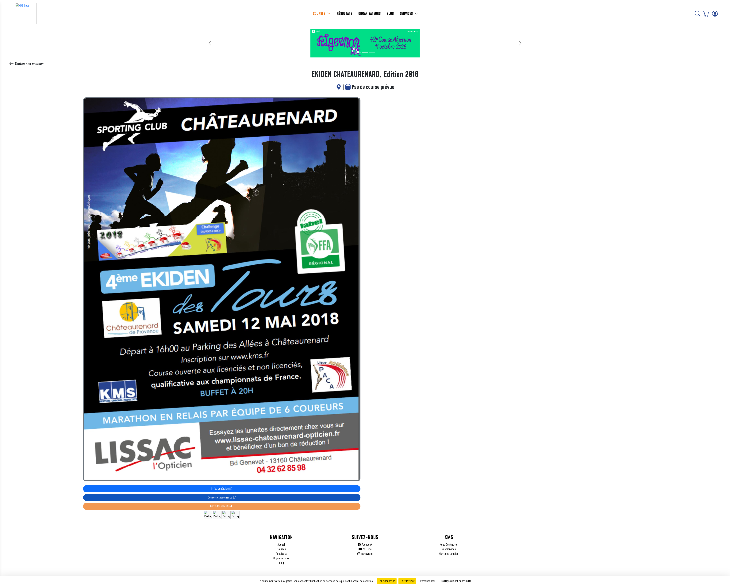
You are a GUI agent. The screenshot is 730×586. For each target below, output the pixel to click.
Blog (281, 563)
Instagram (366, 554)
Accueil (281, 545)
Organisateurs (281, 558)
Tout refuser (407, 581)
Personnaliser (427, 581)
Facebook (366, 545)
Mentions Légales (449, 554)
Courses (281, 549)
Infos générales (220, 489)
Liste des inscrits (220, 506)
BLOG (390, 13)
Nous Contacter (449, 545)
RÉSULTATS (344, 13)
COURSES (319, 13)
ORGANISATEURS (369, 13)
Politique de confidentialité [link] (456, 581)
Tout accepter (386, 581)
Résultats (281, 554)
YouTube (367, 549)
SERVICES (407, 13)
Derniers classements (220, 497)
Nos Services (449, 549)
